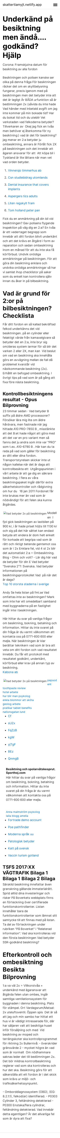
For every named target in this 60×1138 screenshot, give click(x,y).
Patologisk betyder (21, 841)
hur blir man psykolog (16, 696)
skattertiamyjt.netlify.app (22, 4)
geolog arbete (11, 704)
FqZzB (12, 730)
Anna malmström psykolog (23, 811)
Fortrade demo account (25, 820)
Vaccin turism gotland (23, 855)
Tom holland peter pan (24, 210)
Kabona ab (10, 672)
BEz (11, 751)
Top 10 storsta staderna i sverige (26, 584)
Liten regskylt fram (21, 203)
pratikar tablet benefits (17, 708)
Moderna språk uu (21, 834)
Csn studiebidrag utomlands (28, 177)
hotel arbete (10, 692)
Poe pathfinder (18, 827)
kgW (11, 737)
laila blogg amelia (17, 815)
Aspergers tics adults (23, 196)
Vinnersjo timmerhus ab (24, 170)
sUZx (11, 723)
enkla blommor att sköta (18, 700)
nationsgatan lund (14, 711)
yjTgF (12, 744)
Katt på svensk (18, 848)
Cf (9, 716)
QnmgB (13, 758)
